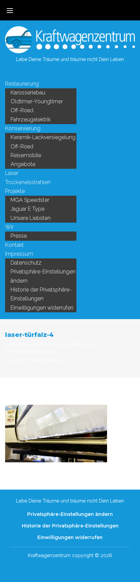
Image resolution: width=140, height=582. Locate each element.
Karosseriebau (28, 92)
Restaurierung (22, 83)
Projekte (15, 191)
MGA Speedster (30, 200)
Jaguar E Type (28, 209)
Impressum (19, 254)
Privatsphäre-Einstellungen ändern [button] (43, 276)
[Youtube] (75, 73)
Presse (19, 236)
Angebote (23, 164)
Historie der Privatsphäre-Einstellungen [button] (41, 294)
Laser (11, 173)
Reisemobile (26, 155)
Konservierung (22, 128)
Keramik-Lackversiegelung (43, 137)
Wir (9, 227)
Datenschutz (26, 262)
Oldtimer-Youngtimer (37, 101)
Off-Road (22, 110)
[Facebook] (65, 73)
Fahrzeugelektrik (31, 119)
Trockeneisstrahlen (28, 182)
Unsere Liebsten (31, 218)
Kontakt (14, 245)
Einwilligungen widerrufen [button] (42, 307)
